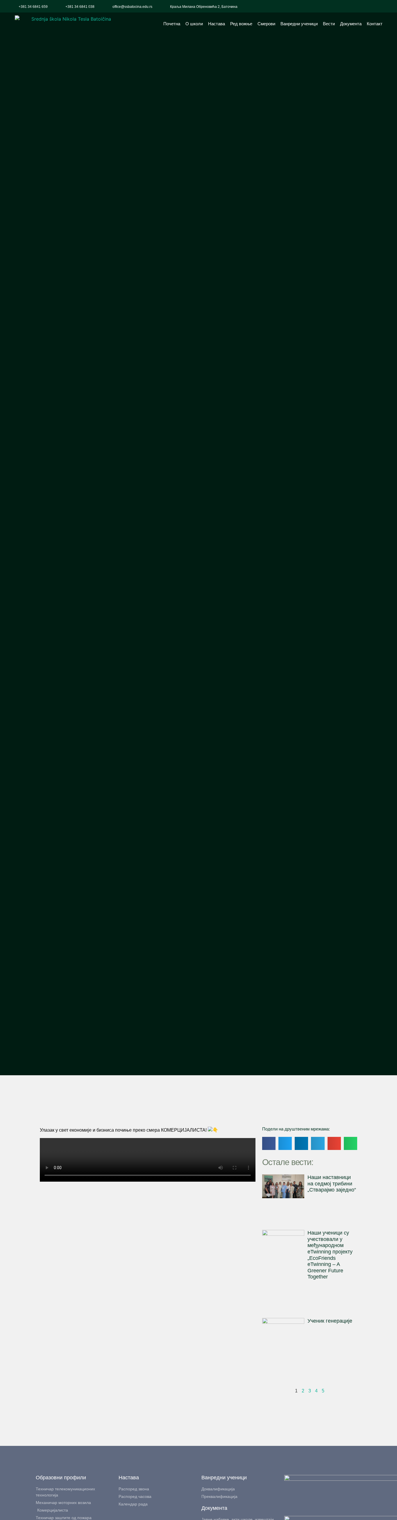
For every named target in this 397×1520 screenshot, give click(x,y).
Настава (216, 23)
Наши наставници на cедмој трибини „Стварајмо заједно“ (331, 1183)
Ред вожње (241, 23)
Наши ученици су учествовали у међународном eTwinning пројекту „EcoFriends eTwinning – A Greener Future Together (330, 1255)
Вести (329, 23)
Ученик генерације (329, 1321)
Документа (351, 23)
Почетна (171, 23)
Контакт (374, 23)
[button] (382, 6)
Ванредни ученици (299, 23)
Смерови (266, 23)
